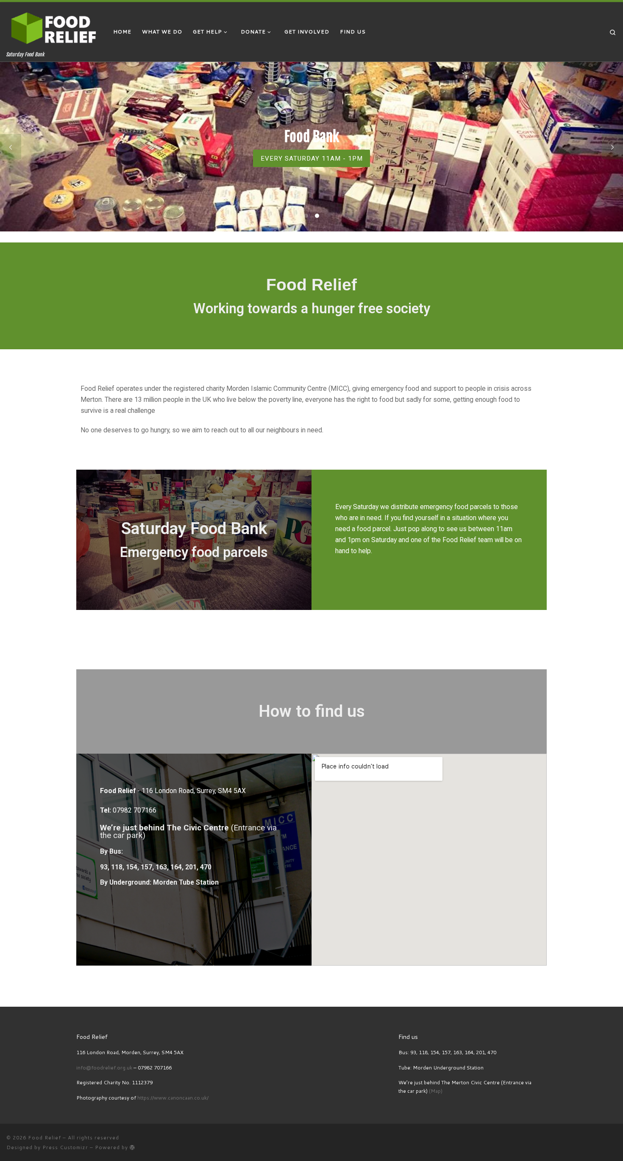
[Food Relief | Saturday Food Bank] (53, 26)
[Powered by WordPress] (132, 1147)
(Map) (435, 1090)
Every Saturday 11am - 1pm (312, 158)
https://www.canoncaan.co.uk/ (173, 1097)
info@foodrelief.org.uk (104, 1067)
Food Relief (44, 1137)
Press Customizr (65, 1147)
